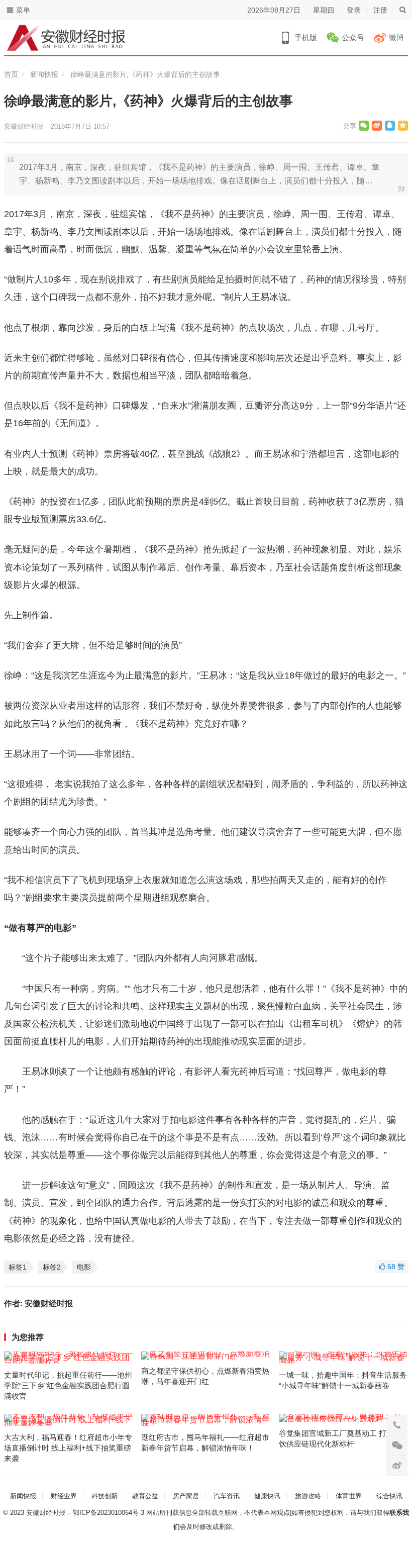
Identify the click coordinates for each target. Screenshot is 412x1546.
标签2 (52, 1267)
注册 (380, 10)
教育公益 (145, 1496)
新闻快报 (44, 74)
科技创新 (104, 1496)
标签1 (18, 1267)
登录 (354, 10)
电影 (84, 1267)
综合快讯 (389, 1496)
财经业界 (64, 1496)
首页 (11, 74)
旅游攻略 (308, 1496)
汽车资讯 (227, 1496)
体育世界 (349, 1496)
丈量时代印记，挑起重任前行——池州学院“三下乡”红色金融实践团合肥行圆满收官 (68, 1385)
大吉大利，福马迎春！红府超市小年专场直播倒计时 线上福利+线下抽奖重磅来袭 (68, 1448)
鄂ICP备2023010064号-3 (108, 1512)
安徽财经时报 (23, 126)
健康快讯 (267, 1496)
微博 (396, 37)
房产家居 (186, 1496)
